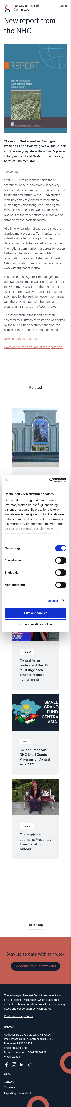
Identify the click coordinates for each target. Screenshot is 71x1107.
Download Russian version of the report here (33, 347)
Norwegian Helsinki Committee (27, 8)
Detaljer (53, 600)
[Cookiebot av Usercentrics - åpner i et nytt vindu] (50, 480)
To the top (35, 925)
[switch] (60, 560)
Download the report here (21, 339)
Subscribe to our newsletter (35, 966)
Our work (9, 1087)
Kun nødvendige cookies (36, 624)
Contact (9, 1081)
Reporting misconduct (17, 1093)
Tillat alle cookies (35, 612)
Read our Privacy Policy (18, 1016)
